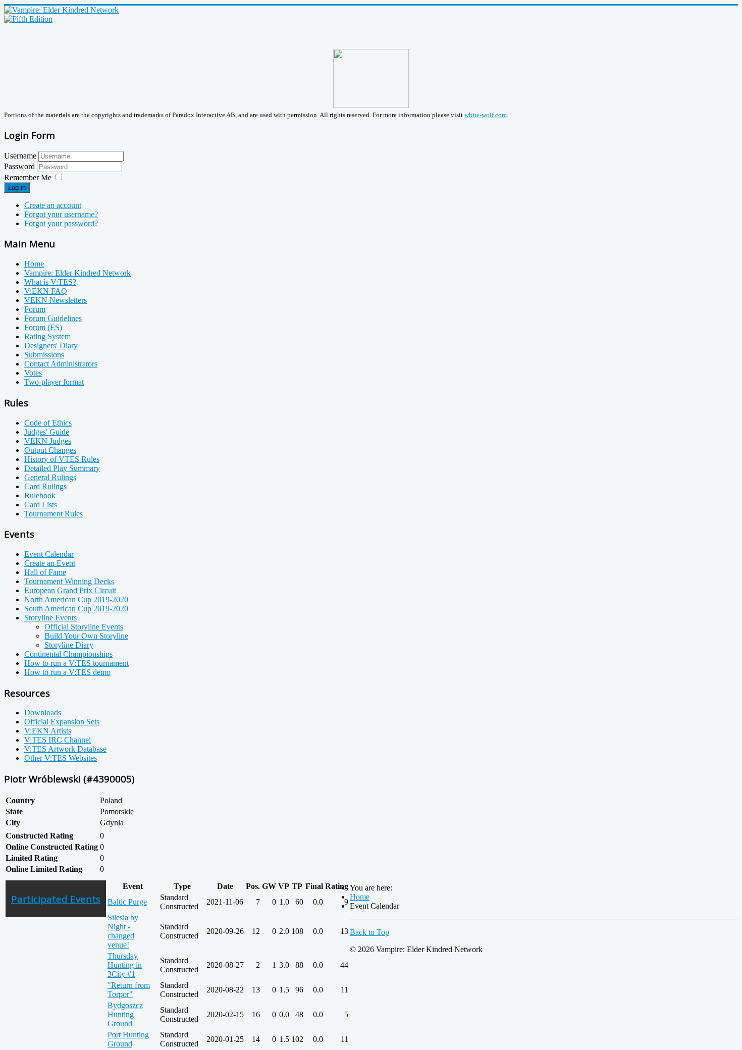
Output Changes (50, 450)
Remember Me (27, 177)
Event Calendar (49, 554)
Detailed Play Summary (62, 468)
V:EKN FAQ (45, 291)
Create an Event (49, 563)
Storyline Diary (68, 645)
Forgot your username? (61, 214)
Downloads (42, 712)
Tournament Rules (53, 513)
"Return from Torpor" (129, 990)
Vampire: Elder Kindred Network (77, 273)
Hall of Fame (45, 572)
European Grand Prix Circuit (70, 590)
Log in (17, 187)
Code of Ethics (48, 422)
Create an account (52, 205)
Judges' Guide (46, 432)
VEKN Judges (47, 441)
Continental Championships (68, 654)
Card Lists (40, 504)
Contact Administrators (60, 363)
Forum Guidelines (53, 318)
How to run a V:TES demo (67, 672)
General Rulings (50, 477)
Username (20, 155)
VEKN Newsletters (55, 300)
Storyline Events (50, 617)
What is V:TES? (50, 282)
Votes (33, 373)
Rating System (47, 336)
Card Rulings (45, 486)
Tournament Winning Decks (69, 581)
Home (34, 263)
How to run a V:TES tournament (76, 663)
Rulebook (40, 495)
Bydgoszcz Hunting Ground (125, 1014)
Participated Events (55, 898)
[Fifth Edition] (28, 19)
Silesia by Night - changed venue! (123, 931)
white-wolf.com (485, 115)
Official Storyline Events (83, 626)
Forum (34, 309)
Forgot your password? (61, 223)
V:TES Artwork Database (65, 749)
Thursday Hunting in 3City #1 (125, 965)
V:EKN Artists (47, 730)
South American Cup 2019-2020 (76, 608)
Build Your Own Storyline (86, 636)
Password (20, 166)
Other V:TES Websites (60, 758)
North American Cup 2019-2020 (76, 599)
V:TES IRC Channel (57, 740)
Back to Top (369, 932)
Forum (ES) (43, 327)
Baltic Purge (127, 902)
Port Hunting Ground (128, 1039)
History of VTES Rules (61, 459)
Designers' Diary (51, 345)
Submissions (44, 354)
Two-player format (54, 382)
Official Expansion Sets (61, 721)
